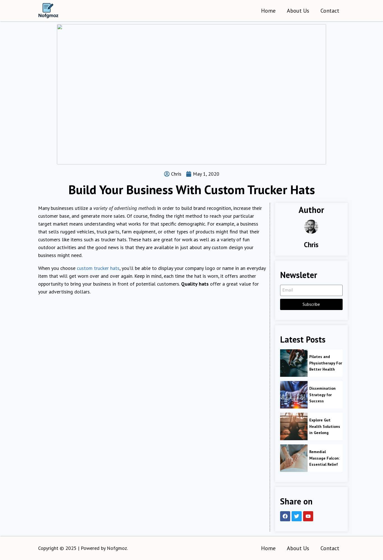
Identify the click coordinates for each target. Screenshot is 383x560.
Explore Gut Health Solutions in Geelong (324, 426)
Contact (329, 10)
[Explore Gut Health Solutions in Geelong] (294, 426)
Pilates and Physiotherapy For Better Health (325, 363)
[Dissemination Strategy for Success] (294, 394)
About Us (298, 10)
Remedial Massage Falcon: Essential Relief (324, 458)
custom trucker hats (98, 268)
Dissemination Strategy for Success (322, 394)
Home (268, 10)
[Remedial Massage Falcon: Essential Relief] (294, 458)
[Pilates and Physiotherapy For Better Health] (294, 363)
